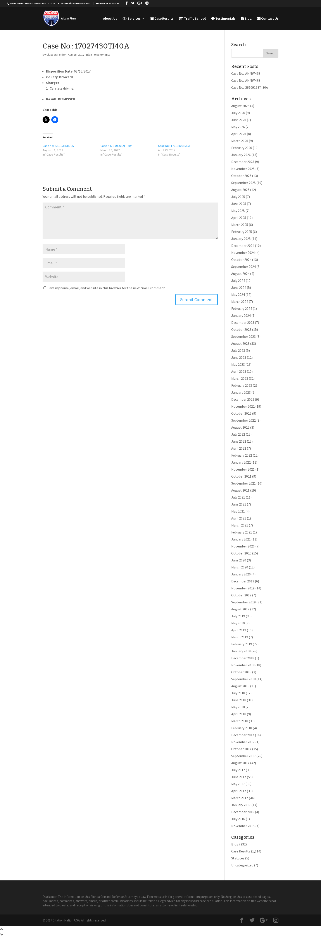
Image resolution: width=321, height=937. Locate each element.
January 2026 (241, 154)
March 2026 (239, 141)
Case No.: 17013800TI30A (174, 146)
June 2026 (238, 120)
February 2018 (241, 728)
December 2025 (242, 161)
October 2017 (241, 749)
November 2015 (243, 826)
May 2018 (238, 707)
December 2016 (242, 812)
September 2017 (243, 756)
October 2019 (241, 595)
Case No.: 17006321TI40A (116, 146)
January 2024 (241, 315)
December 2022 (242, 399)
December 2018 (242, 658)
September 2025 (243, 182)
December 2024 (242, 245)
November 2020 (243, 546)
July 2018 (238, 693)
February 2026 (241, 147)
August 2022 (240, 427)
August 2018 (240, 686)
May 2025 (238, 210)
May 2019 (238, 623)
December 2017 (242, 735)
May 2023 (238, 364)
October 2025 (241, 175)
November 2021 (243, 469)
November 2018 (243, 665)
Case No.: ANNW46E (245, 73)
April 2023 (238, 371)
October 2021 (241, 476)
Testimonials (225, 19)
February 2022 (241, 455)
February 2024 (241, 308)
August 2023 (240, 343)
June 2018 (238, 700)
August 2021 (240, 490)
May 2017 (238, 784)
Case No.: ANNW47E (245, 80)
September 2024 (243, 266)
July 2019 (238, 616)
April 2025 (238, 217)
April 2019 (238, 630)
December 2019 (242, 581)
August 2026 (240, 106)
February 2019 (241, 644)
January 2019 (241, 651)
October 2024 (241, 259)
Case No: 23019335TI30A (58, 146)
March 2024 (239, 301)
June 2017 (238, 777)
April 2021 (238, 518)
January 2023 (241, 392)
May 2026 (238, 127)
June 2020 (238, 560)
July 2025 (238, 196)
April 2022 (238, 448)
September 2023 (243, 336)
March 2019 (239, 637)
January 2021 (241, 539)
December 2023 (242, 322)
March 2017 (239, 798)
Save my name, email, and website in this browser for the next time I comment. (107, 288)
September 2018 (243, 679)
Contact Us (269, 19)
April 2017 (238, 791)
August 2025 (240, 189)
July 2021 (238, 497)
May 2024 (238, 294)
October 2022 (241, 413)
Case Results (163, 19)
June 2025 (238, 203)
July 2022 (238, 434)
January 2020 (241, 574)
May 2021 (238, 511)
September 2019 (243, 602)
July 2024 (238, 280)
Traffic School (194, 19)
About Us (110, 19)
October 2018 (241, 672)
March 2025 (239, 224)
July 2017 (238, 770)
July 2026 (238, 113)
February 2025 (241, 231)
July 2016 (238, 819)
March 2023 (239, 378)
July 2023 (238, 350)
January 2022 (241, 462)
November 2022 (243, 406)
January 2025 (241, 238)
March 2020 (239, 567)
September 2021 (243, 483)
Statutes (237, 858)
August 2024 (240, 273)
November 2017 (243, 742)
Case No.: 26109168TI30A (249, 87)
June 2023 (238, 357)
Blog (248, 19)
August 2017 (240, 763)
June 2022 (238, 441)
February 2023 (241, 385)
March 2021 (239, 525)
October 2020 (241, 553)
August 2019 (240, 609)
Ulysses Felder (56, 55)
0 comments (102, 55)
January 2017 (241, 805)
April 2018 (238, 714)
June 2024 (238, 287)
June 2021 (238, 504)
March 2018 (239, 721)
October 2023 (241, 329)
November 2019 (243, 588)
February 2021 (241, 532)
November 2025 (243, 168)
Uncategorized (242, 865)
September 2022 (243, 420)
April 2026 (238, 134)
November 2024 (243, 252)
